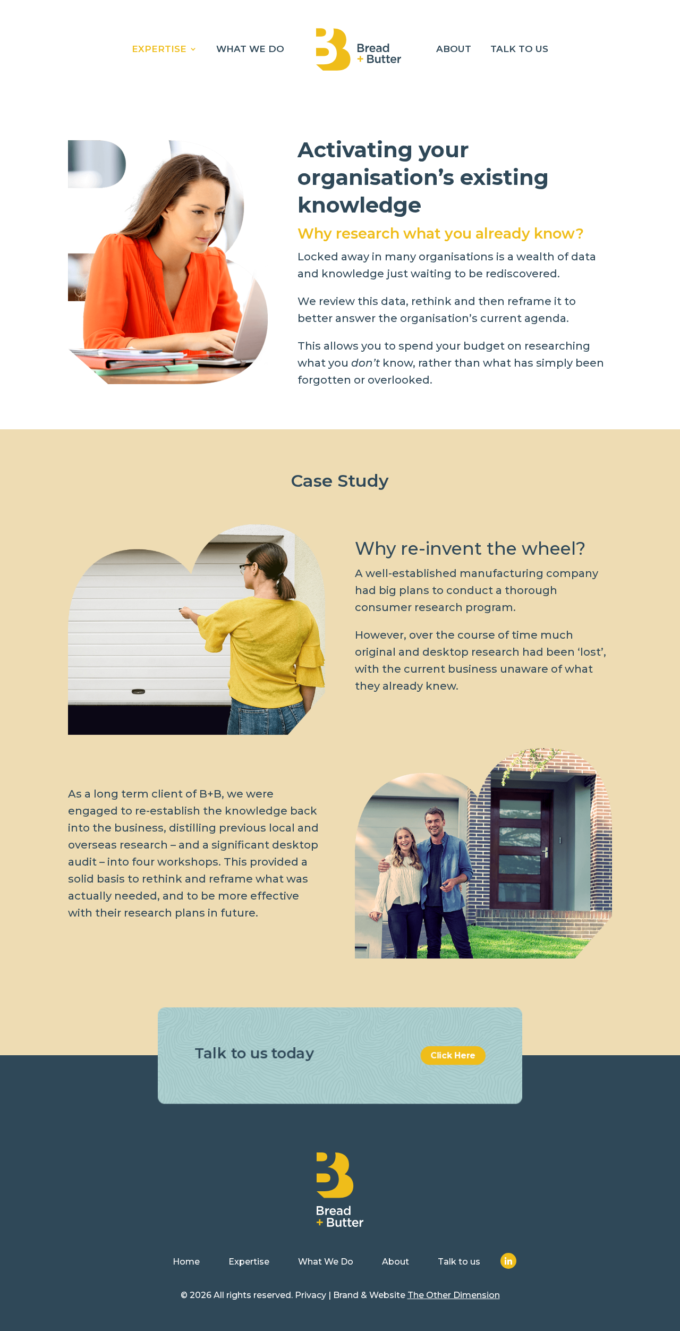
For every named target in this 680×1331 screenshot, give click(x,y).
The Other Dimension (453, 1295)
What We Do (250, 49)
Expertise (159, 49)
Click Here (453, 1055)
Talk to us (519, 49)
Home (186, 1262)
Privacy (310, 1295)
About (453, 49)
